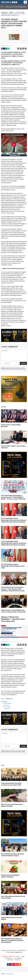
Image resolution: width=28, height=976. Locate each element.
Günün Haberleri (8, 958)
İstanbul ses (7, 708)
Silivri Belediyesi (7, 703)
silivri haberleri (7, 707)
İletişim (23, 956)
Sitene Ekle (17, 959)
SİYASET (11, 12)
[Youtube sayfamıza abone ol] (12, 964)
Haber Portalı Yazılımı (8, 973)
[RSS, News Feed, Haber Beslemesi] (19, 964)
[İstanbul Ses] (9, 2)
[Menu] (25, 2)
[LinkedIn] (6, 49)
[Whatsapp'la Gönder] (9, 49)
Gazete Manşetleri (18, 958)
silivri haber (6, 705)
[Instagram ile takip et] (16, 964)
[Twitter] (4, 49)
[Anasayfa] (14, 956)
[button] (21, 49)
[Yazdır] (18, 49)
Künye (18, 956)
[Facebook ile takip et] (8, 964)
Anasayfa (5, 12)
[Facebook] (2, 49)
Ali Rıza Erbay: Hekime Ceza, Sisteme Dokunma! (15, 6)
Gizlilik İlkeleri (10, 959)
